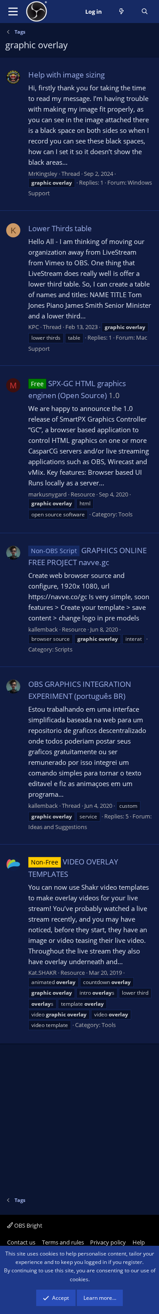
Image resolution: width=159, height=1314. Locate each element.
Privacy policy (108, 1242)
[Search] (144, 12)
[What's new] (121, 12)
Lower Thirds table (60, 228)
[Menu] (13, 11)
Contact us (21, 1242)
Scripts (63, 649)
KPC (33, 327)
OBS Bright (27, 1225)
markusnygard (47, 494)
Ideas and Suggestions (57, 827)
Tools (125, 514)
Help (138, 1242)
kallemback (43, 629)
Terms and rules (63, 1242)
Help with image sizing (66, 75)
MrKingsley (42, 174)
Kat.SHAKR (42, 973)
